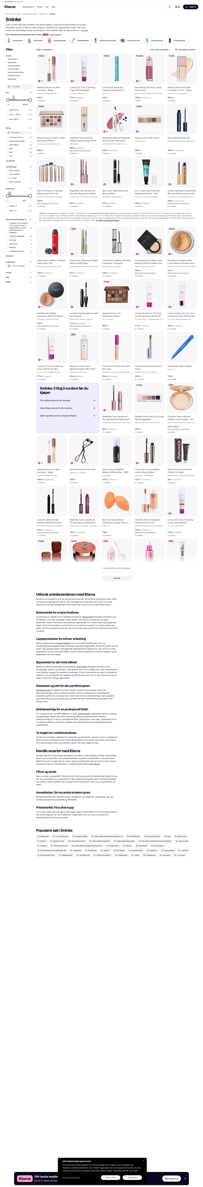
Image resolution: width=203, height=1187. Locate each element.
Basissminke (12, 59)
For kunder (9, 2)
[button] (177, 7)
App (47, 7)
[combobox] (160, 49)
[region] (102, 1170)
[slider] (7, 100)
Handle (40, 7)
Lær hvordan (55, 34)
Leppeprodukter (14, 66)
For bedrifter (18, 2)
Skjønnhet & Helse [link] (30, 14)
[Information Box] (52, 50)
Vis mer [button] (116, 578)
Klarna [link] (8, 14)
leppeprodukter (63, 643)
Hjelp (53, 7)
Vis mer (84, 30)
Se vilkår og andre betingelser (107, 220)
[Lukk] (143, 1160)
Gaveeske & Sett (14, 76)
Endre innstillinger (71, 1178)
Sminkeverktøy (13, 69)
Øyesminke (12, 62)
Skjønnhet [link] (43, 14)
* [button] (80, 150)
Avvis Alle (110, 1177)
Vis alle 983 (10, 161)
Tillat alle (132, 1177)
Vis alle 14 (10, 256)
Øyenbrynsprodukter (16, 72)
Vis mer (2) (12, 79)
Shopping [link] (16, 14)
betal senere (94, 764)
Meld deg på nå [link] (171, 1178)
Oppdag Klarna (28, 7)
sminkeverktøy (84, 713)
